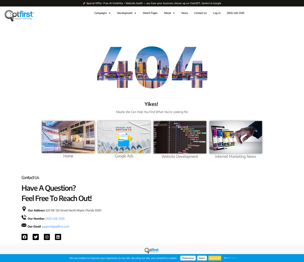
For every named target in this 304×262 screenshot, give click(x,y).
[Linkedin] (58, 237)
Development (124, 13)
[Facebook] (25, 237)
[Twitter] (36, 237)
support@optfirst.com (55, 226)
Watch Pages (150, 13)
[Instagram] (47, 237)
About (167, 13)
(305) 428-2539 (235, 13)
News (184, 13)
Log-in (217, 13)
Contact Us (200, 13)
